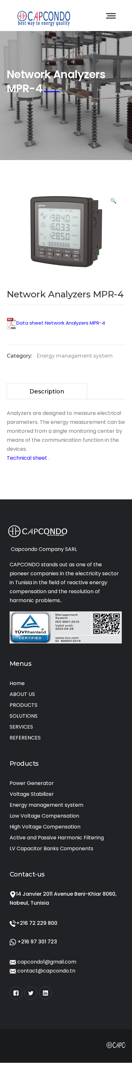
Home (17, 683)
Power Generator (32, 783)
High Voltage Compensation (45, 826)
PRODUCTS (23, 705)
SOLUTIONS (23, 716)
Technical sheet (27, 458)
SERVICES (21, 727)
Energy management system (75, 356)
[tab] (47, 391)
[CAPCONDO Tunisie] (43, 16)
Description (46, 391)
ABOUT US (22, 694)
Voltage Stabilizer (32, 794)
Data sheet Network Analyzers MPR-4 (60, 322)
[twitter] (30, 993)
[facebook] (16, 993)
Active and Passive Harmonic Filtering (57, 837)
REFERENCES (25, 737)
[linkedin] (45, 993)
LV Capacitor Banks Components (51, 848)
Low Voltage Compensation (44, 816)
